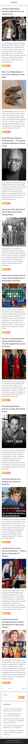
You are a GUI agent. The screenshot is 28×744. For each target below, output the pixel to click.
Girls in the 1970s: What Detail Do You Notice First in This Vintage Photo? (13, 212)
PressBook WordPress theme (16, 742)
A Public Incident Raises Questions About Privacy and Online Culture (13, 11)
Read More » (6, 66)
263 (10, 688)
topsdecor (14, 2)
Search (5, 695)
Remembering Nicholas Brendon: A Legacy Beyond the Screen (13, 408)
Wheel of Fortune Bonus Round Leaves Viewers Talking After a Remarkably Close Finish (13, 278)
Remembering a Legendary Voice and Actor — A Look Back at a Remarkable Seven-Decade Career (14, 720)
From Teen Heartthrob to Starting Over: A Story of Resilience (11, 481)
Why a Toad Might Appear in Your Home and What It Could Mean (13, 74)
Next (23, 688)
